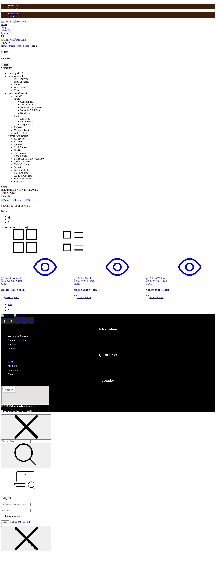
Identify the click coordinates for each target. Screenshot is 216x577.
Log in (5, 522)
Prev (10, 304)
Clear (12, 193)
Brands (12, 46)
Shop (19, 46)
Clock (4, 283)
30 (9, 222)
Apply (5, 193)
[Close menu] (26, 427)
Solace (26, 46)
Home (4, 46)
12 (9, 216)
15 (9, 219)
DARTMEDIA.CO (24, 411)
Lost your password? (20, 522)
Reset (5, 65)
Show (4, 211)
